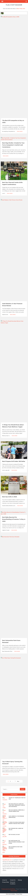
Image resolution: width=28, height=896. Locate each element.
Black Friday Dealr (21, 8)
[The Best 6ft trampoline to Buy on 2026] (5, 798)
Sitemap (20, 880)
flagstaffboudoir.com (7, 859)
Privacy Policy (5, 882)
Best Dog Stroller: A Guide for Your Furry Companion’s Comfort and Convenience (13, 145)
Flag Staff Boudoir (14, 5)
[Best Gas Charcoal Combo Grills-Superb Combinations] (2, 13)
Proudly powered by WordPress (8, 889)
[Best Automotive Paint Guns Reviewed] (5, 849)
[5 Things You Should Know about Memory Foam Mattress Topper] (5, 826)
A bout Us (4, 880)
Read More (20, 131)
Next (18, 781)
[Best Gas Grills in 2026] (5, 835)
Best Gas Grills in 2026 (9, 496)
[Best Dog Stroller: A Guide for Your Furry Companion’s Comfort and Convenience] (5, 805)
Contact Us (12, 880)
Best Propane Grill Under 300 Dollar (13, 461)
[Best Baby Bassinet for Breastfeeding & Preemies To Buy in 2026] (5, 845)
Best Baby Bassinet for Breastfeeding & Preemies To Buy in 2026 (13, 519)
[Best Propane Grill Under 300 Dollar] (5, 830)
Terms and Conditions (12, 883)
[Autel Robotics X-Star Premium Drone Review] (5, 819)
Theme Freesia (14, 890)
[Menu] (2, 1)
